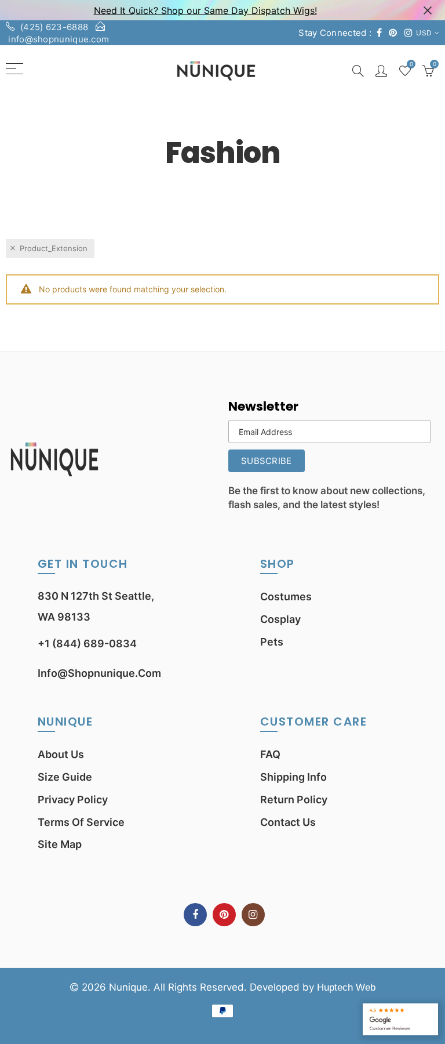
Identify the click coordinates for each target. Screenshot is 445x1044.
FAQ (270, 754)
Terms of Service (81, 822)
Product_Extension (53, 248)
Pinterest (224, 914)
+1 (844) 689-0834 (87, 643)
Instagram (253, 914)
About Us (61, 754)
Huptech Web (346, 987)
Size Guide (65, 777)
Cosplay (280, 619)
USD (424, 32)
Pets (271, 642)
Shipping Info (293, 777)
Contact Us (288, 822)
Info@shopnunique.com (99, 673)
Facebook (195, 914)
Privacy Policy (73, 799)
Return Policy (293, 799)
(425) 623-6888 (54, 26)
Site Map (60, 844)
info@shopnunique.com (58, 39)
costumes (286, 596)
